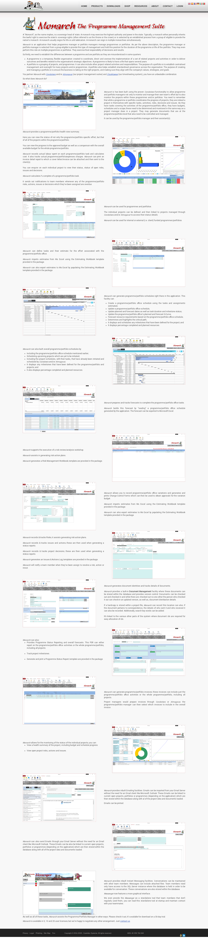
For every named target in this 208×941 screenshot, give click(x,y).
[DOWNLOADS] (113, 6)
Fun (53, 933)
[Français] (195, 3)
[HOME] (84, 6)
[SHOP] (127, 6)
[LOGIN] (180, 6)
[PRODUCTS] (97, 6)
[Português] (204, 3)
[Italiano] (201, 3)
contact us (125, 921)
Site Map (47, 933)
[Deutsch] (198, 3)
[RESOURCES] (140, 6)
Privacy (25, 933)
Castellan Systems (33, 6)
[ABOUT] (155, 6)
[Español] (192, 3)
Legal (32, 933)
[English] (189, 3)
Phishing (39, 933)
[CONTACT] (168, 6)
